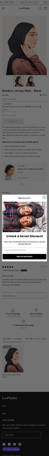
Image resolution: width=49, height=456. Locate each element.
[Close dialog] (44, 197)
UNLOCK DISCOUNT (24, 256)
